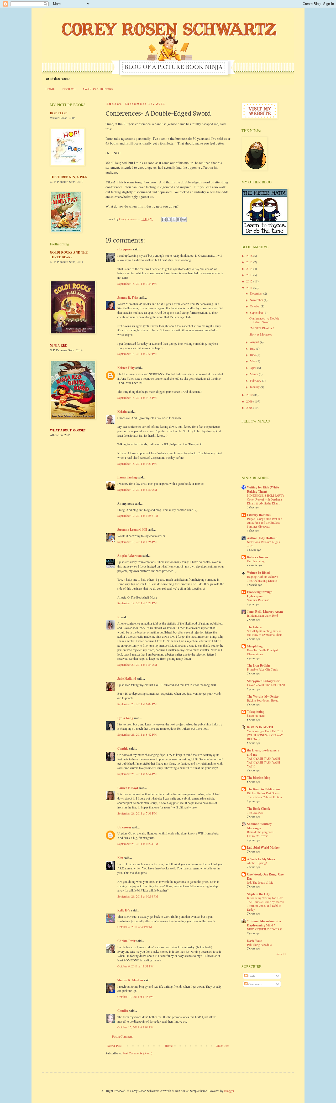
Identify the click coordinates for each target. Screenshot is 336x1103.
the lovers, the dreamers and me (263, 752)
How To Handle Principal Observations (262, 652)
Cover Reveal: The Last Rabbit (266, 685)
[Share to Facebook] (179, 219)
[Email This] (164, 219)
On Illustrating (256, 561)
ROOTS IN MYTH (260, 727)
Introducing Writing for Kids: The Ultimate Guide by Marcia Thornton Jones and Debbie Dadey (265, 903)
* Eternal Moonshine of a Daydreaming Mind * (264, 923)
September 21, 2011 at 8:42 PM (137, 734)
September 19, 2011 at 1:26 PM (137, 542)
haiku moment (256, 716)
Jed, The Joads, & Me (260, 882)
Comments (255, 984)
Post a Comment (122, 1036)
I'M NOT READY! (261, 328)
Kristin (122, 411)
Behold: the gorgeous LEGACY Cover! (260, 834)
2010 (249, 395)
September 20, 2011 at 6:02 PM (137, 704)
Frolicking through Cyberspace (259, 594)
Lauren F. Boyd (127, 788)
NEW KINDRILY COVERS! (264, 929)
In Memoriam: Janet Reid (262, 615)
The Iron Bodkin (258, 665)
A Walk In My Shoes (261, 859)
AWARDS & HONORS (97, 89)
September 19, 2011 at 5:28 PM (137, 603)
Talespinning (255, 711)
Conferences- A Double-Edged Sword (264, 320)
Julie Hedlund (126, 678)
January (255, 387)
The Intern (254, 627)
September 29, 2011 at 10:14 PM (137, 896)
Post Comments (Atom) (137, 1053)
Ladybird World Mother (263, 847)
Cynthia (122, 748)
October (255, 306)
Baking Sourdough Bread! (263, 700)
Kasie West (254, 941)
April (253, 367)
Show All (281, 954)
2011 (249, 288)
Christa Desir (126, 941)
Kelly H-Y (123, 910)
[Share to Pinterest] (184, 219)
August (255, 342)
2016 (249, 256)
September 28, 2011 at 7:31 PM (137, 813)
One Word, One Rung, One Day (265, 876)
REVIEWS (69, 89)
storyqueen (124, 249)
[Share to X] (174, 219)
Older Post (222, 1045)
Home (168, 1045)
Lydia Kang (125, 718)
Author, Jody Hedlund (262, 538)
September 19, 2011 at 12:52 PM (137, 515)
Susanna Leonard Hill (132, 529)
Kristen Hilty (126, 367)
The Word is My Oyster (263, 696)
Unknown (124, 827)
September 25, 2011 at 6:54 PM (137, 774)
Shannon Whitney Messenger (259, 826)
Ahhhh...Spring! (257, 863)
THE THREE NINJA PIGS (68, 177)
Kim (120, 857)
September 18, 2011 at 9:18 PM (137, 397)
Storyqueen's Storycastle (263, 681)
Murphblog (254, 646)
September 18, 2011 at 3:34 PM (137, 283)
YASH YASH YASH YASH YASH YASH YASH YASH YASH (263, 762)
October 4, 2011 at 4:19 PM (134, 927)
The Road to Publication (263, 789)
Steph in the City (258, 894)
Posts (251, 976)
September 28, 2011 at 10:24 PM (137, 844)
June (253, 355)
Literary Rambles (259, 515)
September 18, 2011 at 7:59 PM (137, 354)
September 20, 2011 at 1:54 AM (137, 664)
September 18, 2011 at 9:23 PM (137, 463)
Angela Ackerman (129, 555)
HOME (50, 89)
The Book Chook (258, 808)
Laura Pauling (127, 477)
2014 (249, 268)
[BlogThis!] (169, 219)
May (253, 361)
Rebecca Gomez (257, 557)
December (256, 293)
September (257, 312)
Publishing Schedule (259, 945)
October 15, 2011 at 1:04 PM (135, 1027)
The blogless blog (258, 777)
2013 (249, 275)
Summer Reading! (258, 600)
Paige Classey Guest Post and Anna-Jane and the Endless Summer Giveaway (264, 523)
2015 (249, 262)
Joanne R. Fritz (127, 297)
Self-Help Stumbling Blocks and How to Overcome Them (264, 633)
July (253, 348)
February (256, 380)
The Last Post (255, 813)
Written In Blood (258, 572)
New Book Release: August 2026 (263, 544)
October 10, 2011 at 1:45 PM (135, 996)
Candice (122, 1010)
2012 (249, 281)
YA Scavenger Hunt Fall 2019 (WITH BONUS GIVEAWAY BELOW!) (265, 735)
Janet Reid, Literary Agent (265, 611)
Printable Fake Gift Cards (262, 669)
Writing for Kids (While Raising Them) (263, 489)
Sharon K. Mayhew (130, 980)
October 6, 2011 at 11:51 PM (135, 966)
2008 (249, 407)
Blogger (229, 1091)
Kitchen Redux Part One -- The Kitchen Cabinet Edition (264, 795)
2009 (249, 401)
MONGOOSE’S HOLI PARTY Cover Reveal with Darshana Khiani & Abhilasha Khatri (265, 499)
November (257, 300)
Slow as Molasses (260, 334)
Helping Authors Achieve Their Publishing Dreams (262, 579)
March (254, 374)
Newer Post (114, 1045)
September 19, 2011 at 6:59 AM (137, 489)
